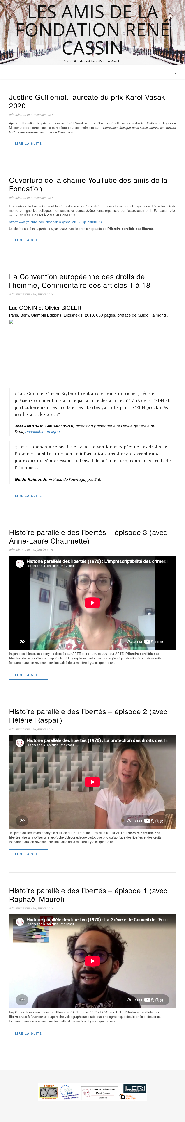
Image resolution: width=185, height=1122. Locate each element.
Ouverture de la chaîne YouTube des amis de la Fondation (88, 183)
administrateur (19, 114)
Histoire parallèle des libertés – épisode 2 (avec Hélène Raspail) (88, 715)
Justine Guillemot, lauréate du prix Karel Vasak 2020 (87, 100)
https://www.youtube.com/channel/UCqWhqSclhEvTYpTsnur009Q (55, 221)
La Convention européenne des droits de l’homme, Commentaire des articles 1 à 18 (79, 280)
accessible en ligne (42, 431)
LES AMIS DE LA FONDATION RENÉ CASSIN (92, 29)
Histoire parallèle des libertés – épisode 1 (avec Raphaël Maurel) (88, 894)
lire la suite (28, 143)
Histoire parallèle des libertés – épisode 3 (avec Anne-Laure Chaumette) (88, 536)
